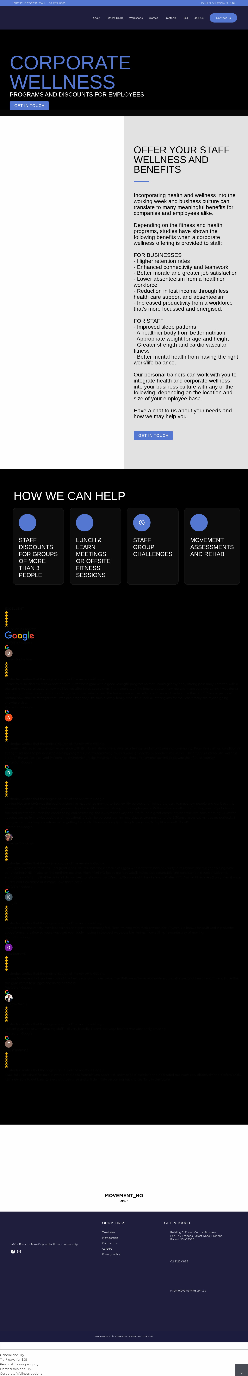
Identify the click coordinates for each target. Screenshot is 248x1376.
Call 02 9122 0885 (52, 3)
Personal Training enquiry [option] (19, 1364)
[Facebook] (13, 1252)
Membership (110, 1237)
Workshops (136, 18)
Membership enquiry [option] (15, 1369)
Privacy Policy (111, 1254)
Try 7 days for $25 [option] (13, 1359)
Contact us (223, 17)
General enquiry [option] (12, 1355)
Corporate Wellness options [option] (21, 1373)
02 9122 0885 (179, 1261)
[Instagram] (19, 1252)
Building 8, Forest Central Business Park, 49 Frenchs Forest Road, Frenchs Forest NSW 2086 (196, 1236)
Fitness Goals (115, 18)
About (96, 18)
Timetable (170, 18)
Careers (107, 1248)
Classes (153, 18)
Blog (185, 18)
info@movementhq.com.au (188, 1290)
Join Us (199, 18)
